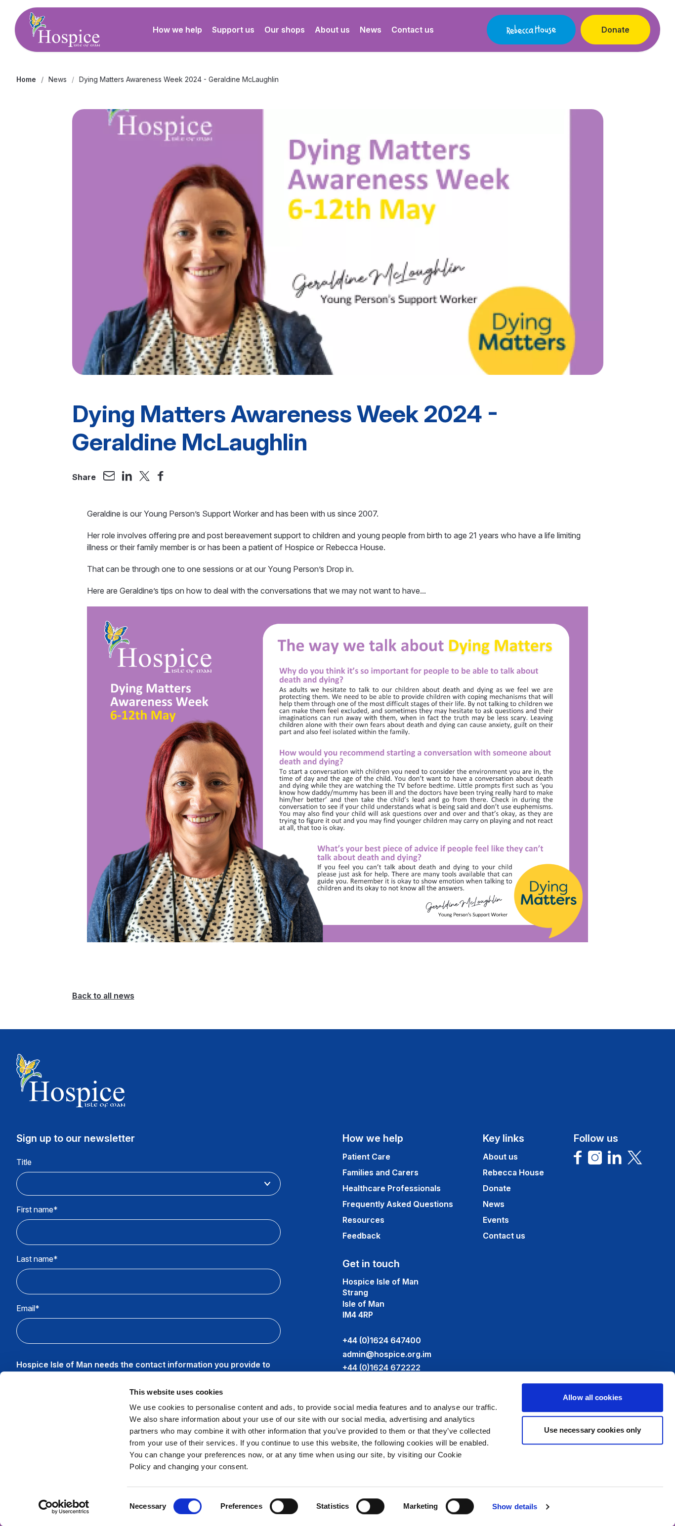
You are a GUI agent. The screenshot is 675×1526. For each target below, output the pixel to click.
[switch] (284, 1506)
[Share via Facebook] (161, 477)
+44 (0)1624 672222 (381, 1367)
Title (24, 1162)
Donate (615, 30)
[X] (635, 1158)
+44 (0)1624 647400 (381, 1340)
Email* (28, 1308)
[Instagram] (595, 1158)
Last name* (37, 1259)
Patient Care (366, 1157)
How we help (177, 30)
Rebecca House (513, 1172)
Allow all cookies (592, 1397)
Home (26, 79)
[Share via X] (144, 477)
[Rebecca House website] (531, 29)
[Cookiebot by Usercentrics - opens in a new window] (64, 1506)
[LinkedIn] (615, 1158)
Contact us (412, 30)
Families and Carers (380, 1172)
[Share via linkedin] (127, 477)
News (370, 30)
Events (496, 1220)
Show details (514, 1506)
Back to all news (103, 996)
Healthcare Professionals (391, 1188)
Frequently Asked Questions (397, 1204)
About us (332, 30)
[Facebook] (578, 1158)
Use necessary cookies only (592, 1430)
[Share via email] (109, 477)
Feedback (361, 1236)
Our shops (284, 30)
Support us (233, 30)
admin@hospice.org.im (386, 1354)
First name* (37, 1209)
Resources (363, 1220)
